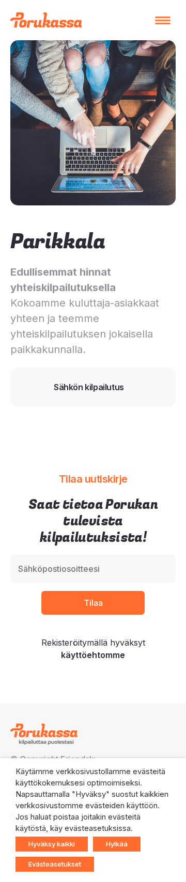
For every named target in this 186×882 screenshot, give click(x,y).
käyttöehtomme (93, 655)
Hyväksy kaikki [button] (51, 844)
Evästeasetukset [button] (54, 864)
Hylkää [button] (117, 844)
